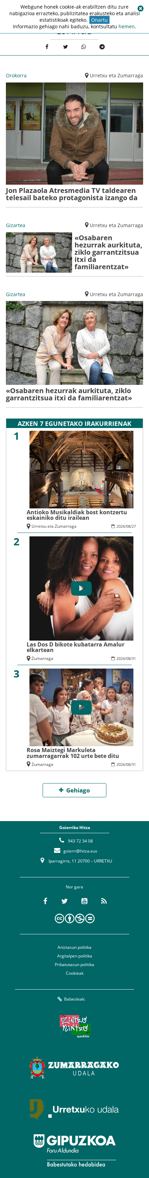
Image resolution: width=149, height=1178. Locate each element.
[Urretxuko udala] (74, 1109)
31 (134, 658)
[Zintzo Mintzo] (75, 1026)
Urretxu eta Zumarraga (116, 75)
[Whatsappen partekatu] (83, 46)
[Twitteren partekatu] (65, 46)
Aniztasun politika (74, 947)
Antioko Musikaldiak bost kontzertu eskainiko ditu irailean (77, 515)
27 (134, 526)
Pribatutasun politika (74, 964)
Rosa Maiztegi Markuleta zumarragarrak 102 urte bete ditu (73, 752)
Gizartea (15, 225)
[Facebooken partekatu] (47, 46)
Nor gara (74, 887)
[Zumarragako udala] (74, 1067)
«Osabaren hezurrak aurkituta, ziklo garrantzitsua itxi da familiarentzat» (108, 252)
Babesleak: (74, 999)
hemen (127, 26)
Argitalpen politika (74, 956)
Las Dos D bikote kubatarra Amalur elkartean (75, 647)
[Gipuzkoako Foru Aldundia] (74, 1150)
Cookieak (75, 973)
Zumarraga (42, 658)
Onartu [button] (99, 20)
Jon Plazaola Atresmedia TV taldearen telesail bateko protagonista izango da (72, 194)
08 (128, 526)
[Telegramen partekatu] (102, 46)
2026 (120, 526)
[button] (140, 8)
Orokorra (16, 75)
